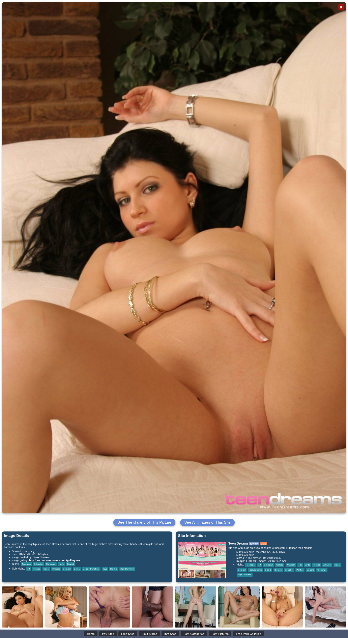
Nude (61, 564)
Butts (307, 565)
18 (28, 569)
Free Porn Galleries (248, 633)
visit (263, 543)
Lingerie (310, 570)
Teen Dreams (41, 557)
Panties (299, 570)
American (291, 565)
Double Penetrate (91, 569)
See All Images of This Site (207, 522)
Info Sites (170, 633)
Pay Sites (108, 633)
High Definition (127, 569)
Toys (105, 569)
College (279, 565)
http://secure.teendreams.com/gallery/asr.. (55, 560)
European (51, 564)
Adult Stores (149, 633)
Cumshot (289, 570)
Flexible (113, 569)
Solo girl (66, 569)
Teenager (26, 564)
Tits (300, 565)
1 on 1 (77, 569)
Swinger (56, 569)
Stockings (321, 570)
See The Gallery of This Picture (144, 522)
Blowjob (70, 564)
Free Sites (127, 633)
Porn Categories (193, 633)
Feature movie (255, 570)
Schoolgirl (38, 564)
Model (46, 569)
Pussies (36, 569)
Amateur (327, 565)
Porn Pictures (220, 633)
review (254, 543)
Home (91, 633)
